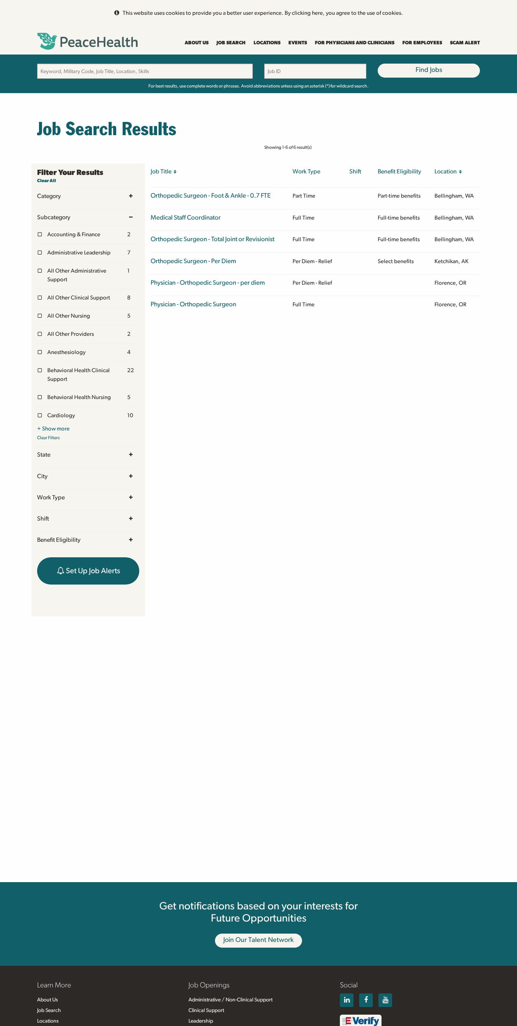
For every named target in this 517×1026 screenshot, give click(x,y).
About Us (197, 43)
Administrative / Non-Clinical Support (230, 1000)
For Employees (422, 43)
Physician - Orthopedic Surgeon (193, 304)
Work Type (51, 497)
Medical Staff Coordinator (186, 217)
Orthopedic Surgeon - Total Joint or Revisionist (212, 239)
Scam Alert (465, 43)
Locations (267, 43)
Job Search (231, 43)
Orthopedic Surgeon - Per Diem (193, 261)
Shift (43, 519)
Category (49, 196)
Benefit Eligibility (59, 540)
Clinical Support (206, 1010)
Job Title (162, 171)
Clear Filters (48, 437)
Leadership (200, 1021)
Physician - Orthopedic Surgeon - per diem (208, 282)
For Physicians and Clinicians (354, 43)
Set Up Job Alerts (92, 571)
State (43, 455)
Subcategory (53, 217)
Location (446, 171)
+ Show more (53, 429)
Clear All (46, 180)
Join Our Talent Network (258, 940)
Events (297, 43)
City (42, 476)
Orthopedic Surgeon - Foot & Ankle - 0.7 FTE (211, 195)
